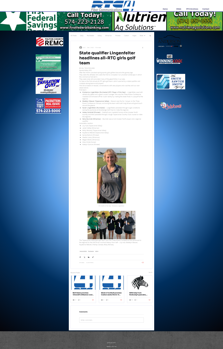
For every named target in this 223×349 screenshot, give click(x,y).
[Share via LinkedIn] (88, 257)
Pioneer (118, 35)
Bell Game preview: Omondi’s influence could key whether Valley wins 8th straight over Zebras (83, 294)
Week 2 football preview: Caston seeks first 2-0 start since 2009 (111, 294)
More (141, 35)
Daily (81, 35)
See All (150, 272)
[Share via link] (93, 257)
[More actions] (143, 47)
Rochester (90, 35)
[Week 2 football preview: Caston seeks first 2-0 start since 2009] (111, 283)
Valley (100, 35)
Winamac (108, 35)
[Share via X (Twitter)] (84, 257)
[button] (150, 35)
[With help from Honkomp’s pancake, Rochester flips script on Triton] (139, 283)
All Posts (74, 35)
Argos (134, 35)
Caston (126, 35)
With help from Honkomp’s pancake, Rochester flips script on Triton (139, 294)
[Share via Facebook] (80, 257)
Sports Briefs (83, 251)
